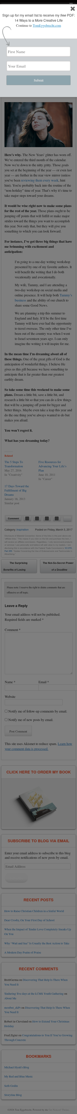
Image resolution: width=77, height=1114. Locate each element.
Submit (38, 80)
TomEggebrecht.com (47, 25)
